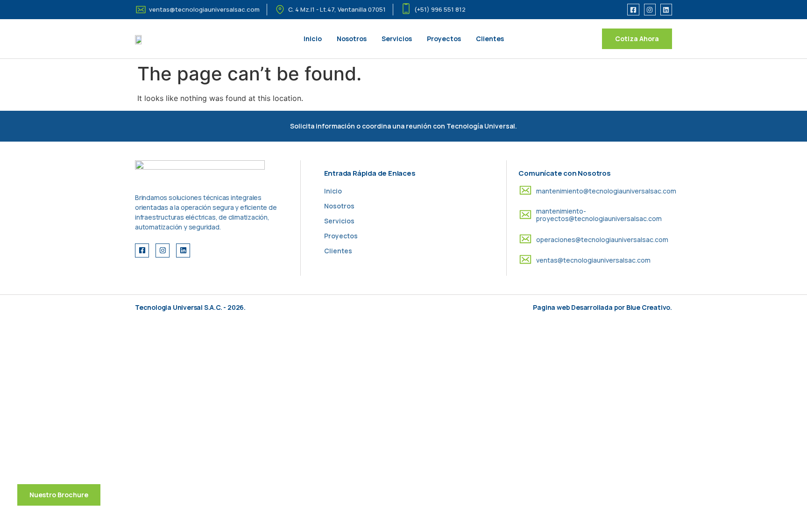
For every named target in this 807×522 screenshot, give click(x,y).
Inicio (313, 38)
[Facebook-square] (633, 9)
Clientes (490, 38)
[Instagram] (650, 9)
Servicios (397, 38)
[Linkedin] (666, 9)
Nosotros (352, 38)
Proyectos (444, 38)
